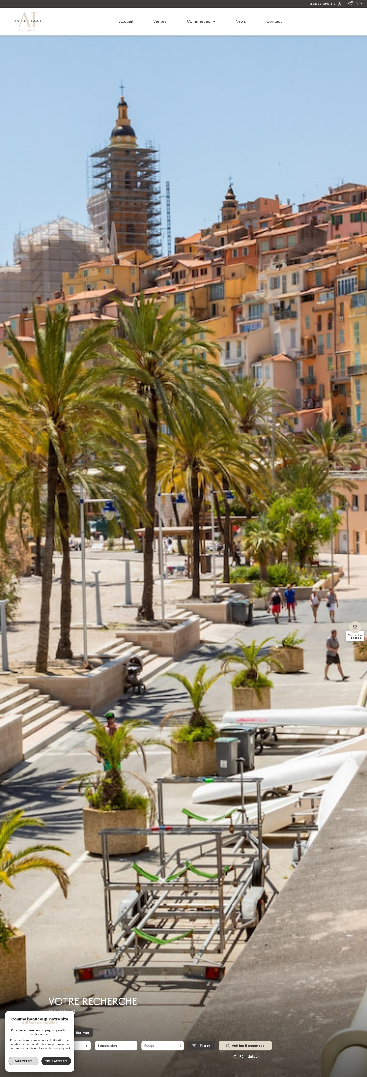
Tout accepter (56, 1061)
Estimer (82, 1032)
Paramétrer (23, 1061)
